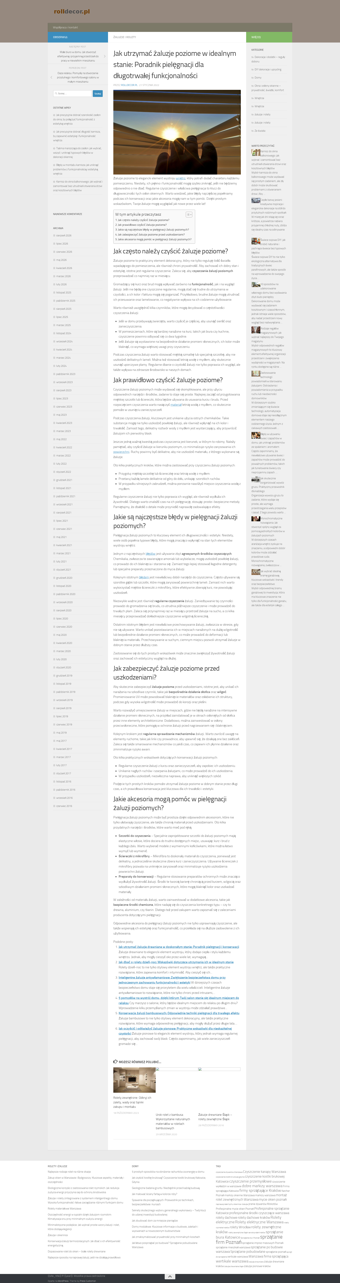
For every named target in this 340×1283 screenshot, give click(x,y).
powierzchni (121, 452)
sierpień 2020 (63, 610)
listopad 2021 (63, 488)
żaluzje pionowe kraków (257, 1266)
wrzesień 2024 (64, 341)
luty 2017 (61, 765)
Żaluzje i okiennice (58, 1235)
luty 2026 (61, 284)
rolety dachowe (226, 1217)
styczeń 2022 (63, 471)
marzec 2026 (63, 276)
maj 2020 (61, 634)
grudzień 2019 (64, 675)
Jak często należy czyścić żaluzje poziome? (143, 220)
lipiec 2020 (62, 618)
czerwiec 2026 (64, 251)
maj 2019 (61, 732)
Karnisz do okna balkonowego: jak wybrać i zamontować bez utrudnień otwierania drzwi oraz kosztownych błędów (78, 186)
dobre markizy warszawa (262, 1186)
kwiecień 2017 (64, 749)
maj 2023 (61, 414)
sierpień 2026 (63, 235)
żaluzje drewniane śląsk (234, 1266)
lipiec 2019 (62, 716)
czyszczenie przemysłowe (250, 1181)
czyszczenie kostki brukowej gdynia (230, 1177)
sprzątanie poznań (276, 1251)
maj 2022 (61, 439)
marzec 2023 (63, 431)
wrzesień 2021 (64, 504)
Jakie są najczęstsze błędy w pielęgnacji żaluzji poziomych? (153, 229)
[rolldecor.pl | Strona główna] (72, 11)
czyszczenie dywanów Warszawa (229, 1172)
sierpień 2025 (63, 308)
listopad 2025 (63, 292)
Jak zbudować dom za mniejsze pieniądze (155, 1220)
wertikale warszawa (232, 1261)
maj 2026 (61, 260)
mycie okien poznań (273, 1199)
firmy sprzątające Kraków (260, 1190)
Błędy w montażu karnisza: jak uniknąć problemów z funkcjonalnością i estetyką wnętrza (76, 169)
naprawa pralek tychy (224, 1204)
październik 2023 (65, 374)
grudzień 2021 (64, 480)
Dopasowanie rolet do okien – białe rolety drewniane (77, 1251)
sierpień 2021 (63, 512)
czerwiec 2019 (64, 724)
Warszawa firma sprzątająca (268, 1256)
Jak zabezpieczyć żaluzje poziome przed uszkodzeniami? (151, 234)
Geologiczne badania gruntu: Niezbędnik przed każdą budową (166, 1188)
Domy (258, 77)
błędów (150, 554)
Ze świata (260, 130)
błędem (144, 577)
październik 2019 (65, 692)
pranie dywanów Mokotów (263, 1204)
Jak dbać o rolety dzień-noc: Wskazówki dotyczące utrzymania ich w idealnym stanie (176, 962)
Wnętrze (259, 98)
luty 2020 (61, 659)
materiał (176, 405)
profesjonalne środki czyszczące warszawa (259, 1213)
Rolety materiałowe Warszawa (64, 1208)
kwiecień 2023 (64, 423)
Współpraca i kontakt (65, 27)
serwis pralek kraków (256, 1232)
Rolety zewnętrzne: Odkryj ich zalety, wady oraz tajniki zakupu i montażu (132, 1102)
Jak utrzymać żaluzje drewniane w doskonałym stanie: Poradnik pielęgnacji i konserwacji (179, 947)
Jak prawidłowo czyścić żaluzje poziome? (142, 224)
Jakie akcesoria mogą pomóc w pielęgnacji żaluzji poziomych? (154, 239)
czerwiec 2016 (64, 806)
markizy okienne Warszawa (240, 1195)
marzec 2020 (63, 651)
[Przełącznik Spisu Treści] (187, 215)
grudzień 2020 (64, 577)
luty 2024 (61, 365)
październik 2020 (65, 594)
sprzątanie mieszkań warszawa (233, 1247)
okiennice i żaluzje (240, 1204)
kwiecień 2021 (64, 545)
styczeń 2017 (63, 773)
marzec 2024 (63, 357)
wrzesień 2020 (64, 602)
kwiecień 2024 (64, 349)
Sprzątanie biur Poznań (250, 1238)
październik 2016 (65, 789)
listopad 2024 (63, 333)
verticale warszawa (237, 1256)
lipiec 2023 (62, 398)
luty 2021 (61, 561)
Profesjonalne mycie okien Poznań (235, 1208)
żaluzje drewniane (256, 1262)
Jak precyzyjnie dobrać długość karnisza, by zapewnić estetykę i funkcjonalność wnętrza (76, 136)
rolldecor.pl (129, 85)
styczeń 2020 (63, 667)
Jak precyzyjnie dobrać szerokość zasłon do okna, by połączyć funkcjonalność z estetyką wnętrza (77, 119)
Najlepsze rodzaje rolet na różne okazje (69, 1171)
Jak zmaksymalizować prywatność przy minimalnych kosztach (166, 1237)
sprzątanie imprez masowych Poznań (262, 1243)
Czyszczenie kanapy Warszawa (264, 1172)
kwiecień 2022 (64, 447)
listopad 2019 (63, 683)
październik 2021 (65, 496)
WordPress (63, 1281)
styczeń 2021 (63, 569)
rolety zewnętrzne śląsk (238, 1232)
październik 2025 (65, 300)
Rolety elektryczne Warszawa (259, 1222)
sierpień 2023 (63, 390)
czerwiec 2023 (64, 406)
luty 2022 (61, 463)
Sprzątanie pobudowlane (247, 1252)
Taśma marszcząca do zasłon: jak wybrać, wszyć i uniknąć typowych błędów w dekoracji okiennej (77, 153)
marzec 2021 (63, 553)
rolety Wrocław (240, 1227)
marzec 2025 (63, 325)
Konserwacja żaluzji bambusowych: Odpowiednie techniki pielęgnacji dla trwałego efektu (179, 1013)
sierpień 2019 (63, 708)
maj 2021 (61, 537)
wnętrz (180, 178)
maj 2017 (61, 740)
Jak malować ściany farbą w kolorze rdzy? (154, 1194)
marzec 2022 (63, 455)
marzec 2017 (63, 757)
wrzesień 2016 (64, 797)
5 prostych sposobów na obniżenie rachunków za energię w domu (168, 1171)
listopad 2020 (63, 586)
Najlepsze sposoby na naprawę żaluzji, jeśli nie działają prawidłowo (84, 1257)
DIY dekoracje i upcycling (268, 69)
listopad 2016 (63, 781)
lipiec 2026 (62, 243)
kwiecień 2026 (64, 268)
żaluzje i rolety (124, 37)
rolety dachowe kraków (254, 1217)
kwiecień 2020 (64, 643)
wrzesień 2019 (64, 700)
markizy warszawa (265, 1195)
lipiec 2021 (62, 520)
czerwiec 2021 (64, 528)
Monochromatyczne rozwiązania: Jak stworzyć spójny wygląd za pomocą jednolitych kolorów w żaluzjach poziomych (268, 527)
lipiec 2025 (62, 317)
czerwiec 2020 (64, 626)
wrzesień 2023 (64, 382)
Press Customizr (88, 1281)
